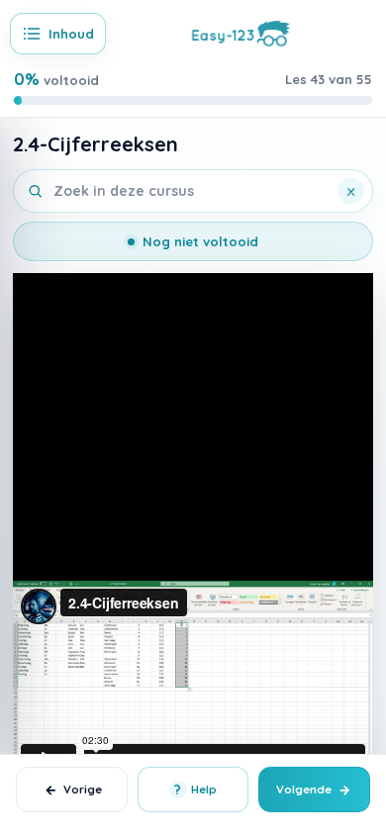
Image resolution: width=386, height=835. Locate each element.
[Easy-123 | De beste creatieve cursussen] (241, 31)
